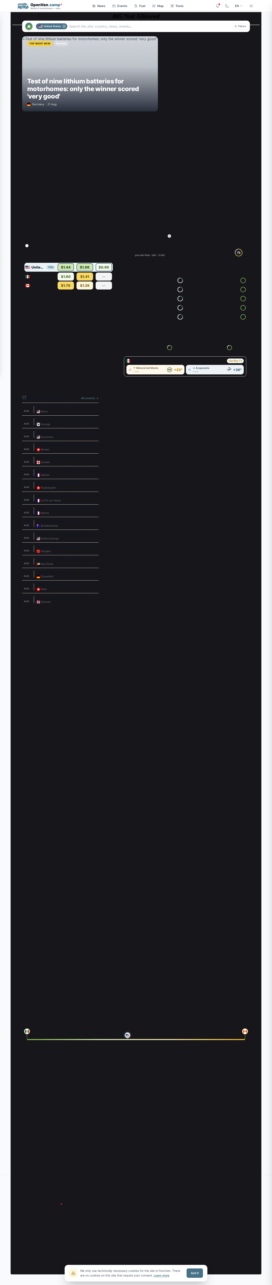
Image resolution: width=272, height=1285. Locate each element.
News (101, 6)
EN (237, 6)
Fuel (142, 6)
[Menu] (251, 6)
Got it (195, 1273)
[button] (240, 26)
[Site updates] (217, 6)
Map (160, 6)
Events (122, 6)
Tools (180, 6)
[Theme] (227, 6)
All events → (90, 398)
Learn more (161, 1275)
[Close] (64, 26)
